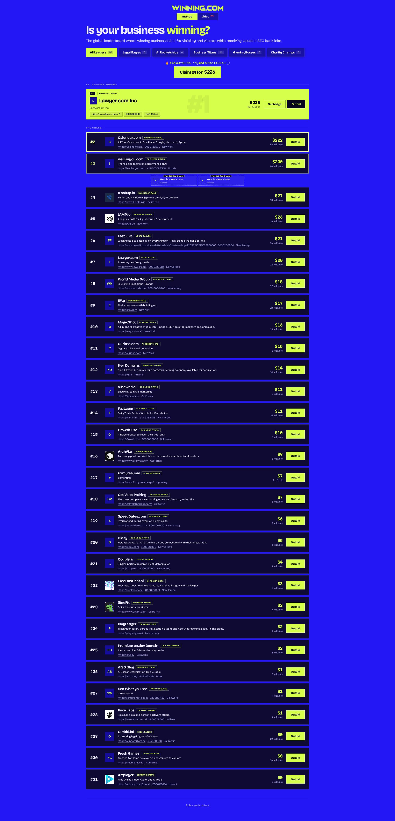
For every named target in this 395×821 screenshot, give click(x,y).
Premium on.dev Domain (138, 646)
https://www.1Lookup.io (131, 202)
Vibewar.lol (127, 387)
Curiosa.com (128, 344)
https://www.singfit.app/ (132, 611)
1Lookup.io (126, 193)
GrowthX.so (127, 430)
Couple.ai (125, 559)
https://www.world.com (132, 288)
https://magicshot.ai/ (130, 331)
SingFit (124, 602)
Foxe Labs (126, 710)
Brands (187, 16)
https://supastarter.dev (131, 740)
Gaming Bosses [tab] (246, 52)
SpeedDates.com (132, 516)
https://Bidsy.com (128, 546)
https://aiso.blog (127, 676)
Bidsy (122, 538)
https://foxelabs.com (130, 719)
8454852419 (146, 676)
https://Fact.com (127, 417)
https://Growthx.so (129, 439)
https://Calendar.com (130, 146)
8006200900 (133, 114)
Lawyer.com (128, 258)
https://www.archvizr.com (133, 460)
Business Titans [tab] (208, 52)
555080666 (155, 740)
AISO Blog (126, 667)
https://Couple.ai (127, 568)
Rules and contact (197, 805)
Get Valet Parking (132, 495)
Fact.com (125, 408)
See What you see (132, 689)
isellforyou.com (130, 159)
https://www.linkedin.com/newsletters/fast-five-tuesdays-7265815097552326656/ (167, 245)
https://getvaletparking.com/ (135, 503)
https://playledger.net (130, 633)
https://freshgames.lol (131, 762)
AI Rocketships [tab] (169, 52)
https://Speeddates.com (132, 525)
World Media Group (134, 279)
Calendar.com (129, 137)
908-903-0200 (156, 288)
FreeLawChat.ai (131, 581)
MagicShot (127, 322)
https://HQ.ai (125, 374)
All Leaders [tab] (101, 52)
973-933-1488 (147, 417)
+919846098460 (154, 719)
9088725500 (152, 146)
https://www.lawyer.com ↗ (106, 114)
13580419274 (159, 784)
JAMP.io (124, 214)
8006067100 (156, 525)
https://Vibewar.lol (128, 396)
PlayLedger (127, 624)
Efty (121, 301)
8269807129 (157, 697)
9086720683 (156, 266)
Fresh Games (128, 753)
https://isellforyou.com (131, 168)
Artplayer (126, 775)
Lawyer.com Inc (118, 100)
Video (208, 16)
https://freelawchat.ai (130, 590)
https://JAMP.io (126, 223)
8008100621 (152, 590)
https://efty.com (127, 309)
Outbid (296, 104)
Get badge (274, 104)
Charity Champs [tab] (285, 52)
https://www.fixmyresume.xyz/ (136, 482)
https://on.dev (126, 654)
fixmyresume (129, 473)
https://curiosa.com (129, 352)
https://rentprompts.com (133, 697)
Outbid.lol (126, 732)
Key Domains (128, 365)
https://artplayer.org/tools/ (134, 784)
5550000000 (150, 439)
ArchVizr (125, 451)
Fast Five (125, 236)
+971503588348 (156, 168)
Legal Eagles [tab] (134, 52)
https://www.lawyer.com (132, 266)
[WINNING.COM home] (197, 8)
